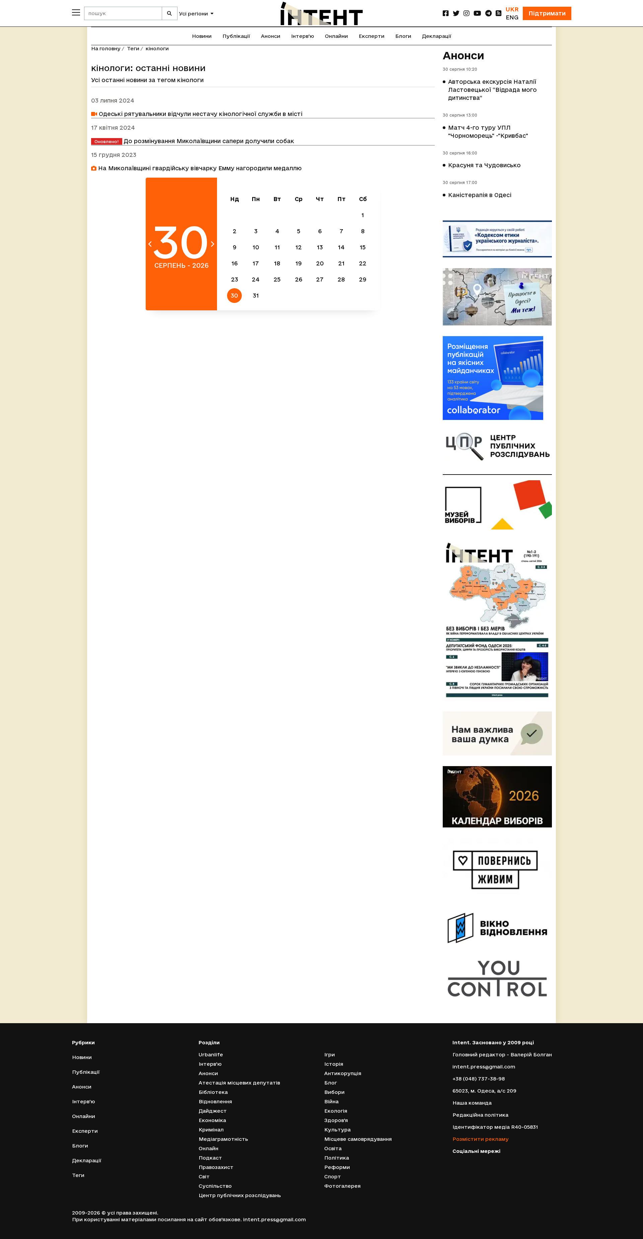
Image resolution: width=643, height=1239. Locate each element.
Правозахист (216, 1167)
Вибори (334, 1092)
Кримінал (211, 1129)
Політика (336, 1158)
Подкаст (210, 1158)
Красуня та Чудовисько (484, 165)
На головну (106, 48)
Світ (204, 1176)
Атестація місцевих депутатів (239, 1083)
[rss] (499, 13)
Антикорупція (342, 1073)
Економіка (212, 1120)
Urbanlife (211, 1054)
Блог (330, 1083)
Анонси (270, 36)
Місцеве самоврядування (358, 1139)
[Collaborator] (497, 378)
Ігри (329, 1054)
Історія (333, 1064)
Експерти (371, 36)
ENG (512, 17)
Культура (337, 1129)
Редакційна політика (480, 1115)
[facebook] (446, 13)
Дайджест (213, 1111)
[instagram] (466, 13)
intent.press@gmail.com (483, 1066)
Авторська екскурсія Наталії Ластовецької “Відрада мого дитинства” (492, 89)
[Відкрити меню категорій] (76, 12)
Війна (331, 1101)
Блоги (403, 36)
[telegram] (488, 13)
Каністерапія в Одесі (479, 195)
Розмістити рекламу (480, 1139)
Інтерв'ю (302, 36)
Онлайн (208, 1148)
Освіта (333, 1148)
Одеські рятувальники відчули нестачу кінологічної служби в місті (199, 114)
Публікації (236, 36)
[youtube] (477, 13)
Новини (202, 36)
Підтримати (547, 13)
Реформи (337, 1167)
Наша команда (472, 1103)
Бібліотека (213, 1092)
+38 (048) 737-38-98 (478, 1078)
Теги (133, 48)
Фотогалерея (342, 1186)
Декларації (436, 36)
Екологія (335, 1111)
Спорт (332, 1176)
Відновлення (215, 1101)
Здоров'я (336, 1120)
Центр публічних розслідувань (240, 1195)
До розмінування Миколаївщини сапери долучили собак (194, 141)
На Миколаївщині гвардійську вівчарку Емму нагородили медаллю (199, 168)
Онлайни (336, 36)
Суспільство (215, 1186)
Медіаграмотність (223, 1139)
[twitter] (456, 13)
